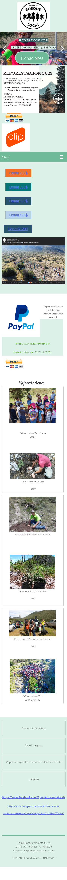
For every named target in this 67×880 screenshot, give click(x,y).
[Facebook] (33, 820)
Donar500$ (18, 201)
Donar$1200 (18, 229)
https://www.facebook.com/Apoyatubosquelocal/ (33, 797)
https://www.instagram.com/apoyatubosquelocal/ (33, 806)
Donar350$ (18, 187)
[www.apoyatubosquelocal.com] (33, 16)
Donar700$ (18, 215)
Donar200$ (18, 173)
